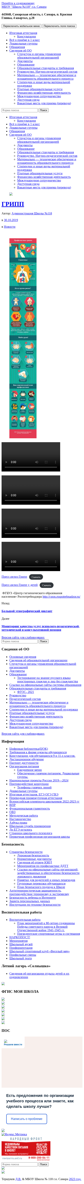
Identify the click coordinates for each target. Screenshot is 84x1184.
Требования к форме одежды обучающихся (38, 752)
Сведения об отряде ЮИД (34, 862)
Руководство (17, 695)
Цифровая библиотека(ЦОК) (28, 748)
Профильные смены (22, 954)
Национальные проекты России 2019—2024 (38, 780)
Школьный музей (21, 944)
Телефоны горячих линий (34, 787)
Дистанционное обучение (26, 759)
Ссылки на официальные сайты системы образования (45, 685)
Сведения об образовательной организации (38, 660)
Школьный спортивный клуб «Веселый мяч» (39, 951)
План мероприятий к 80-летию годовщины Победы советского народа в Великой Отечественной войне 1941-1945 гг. (46, 926)
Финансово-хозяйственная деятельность (44, 92)
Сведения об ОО (20, 50)
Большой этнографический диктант (27, 611)
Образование (26, 64)
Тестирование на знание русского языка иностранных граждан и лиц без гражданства (47, 679)
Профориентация (20, 947)
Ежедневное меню (29, 769)
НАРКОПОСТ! (19, 937)
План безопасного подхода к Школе (41, 887)
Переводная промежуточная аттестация (35, 798)
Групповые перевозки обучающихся (41, 883)
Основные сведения (22, 656)
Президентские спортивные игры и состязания (48, 933)
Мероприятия (18, 940)
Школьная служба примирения (30, 826)
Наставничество (20, 819)
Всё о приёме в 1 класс (24, 40)
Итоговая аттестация (23, 33)
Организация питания (24, 766)
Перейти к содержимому (18, 3)
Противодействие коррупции (29, 784)
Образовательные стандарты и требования (45, 68)
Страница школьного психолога (30, 833)
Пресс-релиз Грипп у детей (20, 585)
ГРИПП (13, 203)
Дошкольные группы (23, 43)
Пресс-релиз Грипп (14, 576)
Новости (9, 226)
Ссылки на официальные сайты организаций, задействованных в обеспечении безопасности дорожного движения (48, 873)
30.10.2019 (11, 220)
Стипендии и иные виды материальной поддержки (43, 709)
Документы (25, 61)
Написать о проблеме (26, 1119)
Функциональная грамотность (29, 808)
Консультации (26, 36)
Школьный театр (20, 958)
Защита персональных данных (29, 901)
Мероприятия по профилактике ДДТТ (42, 866)
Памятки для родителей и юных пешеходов (46, 880)
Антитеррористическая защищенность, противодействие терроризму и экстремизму (39, 892)
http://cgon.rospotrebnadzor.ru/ (61, 596)
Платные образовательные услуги (40, 89)
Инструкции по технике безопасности (35, 904)
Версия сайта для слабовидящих (23, 637)
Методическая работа (23, 815)
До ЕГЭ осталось (20, 829)
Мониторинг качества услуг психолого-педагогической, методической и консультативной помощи (41, 628)
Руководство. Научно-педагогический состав (47, 71)
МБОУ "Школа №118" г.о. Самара (24, 6)
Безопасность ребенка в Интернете (32, 897)
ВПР (12, 805)
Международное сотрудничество (39, 96)
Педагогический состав (25, 699)
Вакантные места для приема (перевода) (44, 103)
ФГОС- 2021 (25, 692)
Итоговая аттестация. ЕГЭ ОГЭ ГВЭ (33, 794)
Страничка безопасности (26, 852)
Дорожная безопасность (33, 855)
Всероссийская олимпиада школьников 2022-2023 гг (44, 801)
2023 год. (75, 1179)
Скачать (36, 576)
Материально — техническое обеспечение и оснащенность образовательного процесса (46, 76)
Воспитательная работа (24, 919)
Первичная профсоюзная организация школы (39, 836)
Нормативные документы (34, 859)
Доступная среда (28, 99)
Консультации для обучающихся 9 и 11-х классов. (42, 755)
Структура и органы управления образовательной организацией (39, 55)
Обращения (17, 47)
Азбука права (18, 822)
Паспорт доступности (23, 762)
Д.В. (18, 1179)
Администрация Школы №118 (32, 213)
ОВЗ (12, 812)
